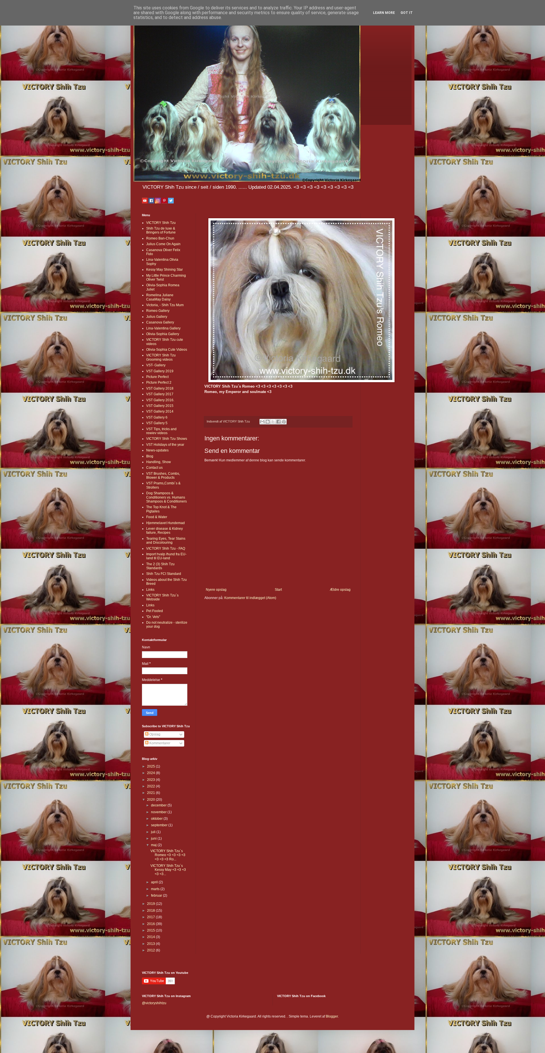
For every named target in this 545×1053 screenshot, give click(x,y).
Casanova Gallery (160, 322)
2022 (151, 786)
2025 (151, 766)
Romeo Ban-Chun (160, 238)
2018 (151, 911)
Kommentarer (159, 743)
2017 (151, 917)
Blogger (332, 1016)
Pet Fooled (154, 611)
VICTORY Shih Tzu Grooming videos (161, 357)
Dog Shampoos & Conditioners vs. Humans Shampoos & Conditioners (166, 497)
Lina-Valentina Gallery (163, 328)
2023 (151, 780)
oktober (157, 819)
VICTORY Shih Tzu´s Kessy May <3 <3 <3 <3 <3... (168, 870)
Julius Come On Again (163, 244)
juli (153, 832)
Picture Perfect (157, 377)
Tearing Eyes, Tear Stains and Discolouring (165, 541)
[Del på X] (273, 421)
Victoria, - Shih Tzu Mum (165, 305)
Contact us (154, 468)
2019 (151, 904)
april (155, 882)
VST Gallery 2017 (159, 394)
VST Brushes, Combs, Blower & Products (163, 476)
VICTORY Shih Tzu (161, 223)
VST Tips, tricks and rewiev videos (161, 431)
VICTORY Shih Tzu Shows (166, 439)
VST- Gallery (155, 365)
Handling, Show (158, 462)
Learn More (384, 13)
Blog (149, 456)
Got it (407, 13)
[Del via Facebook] (278, 421)
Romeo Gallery (157, 311)
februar (157, 896)
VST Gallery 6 (156, 417)
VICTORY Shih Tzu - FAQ (165, 548)
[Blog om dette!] (268, 421)
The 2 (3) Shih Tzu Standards (160, 566)
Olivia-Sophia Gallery (162, 334)
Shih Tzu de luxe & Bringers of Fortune (161, 230)
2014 (151, 937)
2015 (151, 930)
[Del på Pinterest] (284, 421)
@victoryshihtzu (154, 1003)
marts (155, 889)
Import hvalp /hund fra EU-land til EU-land (166, 556)
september (159, 825)
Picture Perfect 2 (158, 382)
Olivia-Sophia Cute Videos (166, 350)
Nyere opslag (216, 590)
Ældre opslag (340, 590)
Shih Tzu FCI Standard (163, 574)
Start (278, 590)
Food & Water (156, 517)
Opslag (154, 734)
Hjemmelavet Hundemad (165, 523)
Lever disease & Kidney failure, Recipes (164, 531)
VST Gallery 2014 (159, 411)
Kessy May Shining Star (164, 270)
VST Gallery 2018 (159, 388)
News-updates (157, 450)
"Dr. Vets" (153, 617)
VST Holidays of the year (165, 445)
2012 (151, 950)
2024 (151, 773)
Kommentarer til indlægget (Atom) (250, 598)
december (159, 805)
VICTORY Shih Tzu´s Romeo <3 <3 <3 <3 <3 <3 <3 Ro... (167, 855)
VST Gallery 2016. (160, 400)
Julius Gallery (156, 317)
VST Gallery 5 (156, 423)
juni (154, 838)
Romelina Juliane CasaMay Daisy (159, 297)
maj (154, 845)
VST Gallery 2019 (159, 371)
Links (150, 590)
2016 (151, 924)
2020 (151, 800)
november (159, 812)
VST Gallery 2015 (159, 406)
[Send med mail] (262, 421)
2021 (151, 793)
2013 (151, 944)
